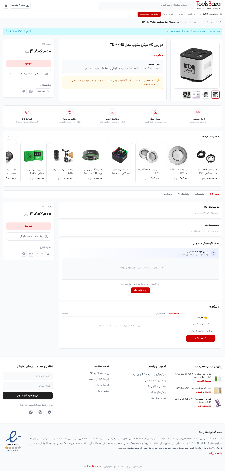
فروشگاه (191, 14)
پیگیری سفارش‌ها (157, 386)
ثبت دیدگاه (200, 338)
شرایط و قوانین (101, 385)
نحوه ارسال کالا (158, 398)
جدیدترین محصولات (149, 14)
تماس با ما (168, 14)
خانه (220, 22)
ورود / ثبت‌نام (140, 290)
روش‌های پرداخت (157, 392)
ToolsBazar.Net (94, 466)
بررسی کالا (215, 194)
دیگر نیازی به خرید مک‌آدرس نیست (148, 375)
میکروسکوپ (209, 22)
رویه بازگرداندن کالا (99, 373)
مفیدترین (160, 313)
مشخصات (199, 194)
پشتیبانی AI (183, 194)
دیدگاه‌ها (167, 194)
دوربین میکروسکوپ (191, 22)
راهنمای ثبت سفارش (155, 380)
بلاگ (181, 14)
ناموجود (28, 63)
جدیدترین (174, 313)
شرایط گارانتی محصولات (97, 379)
